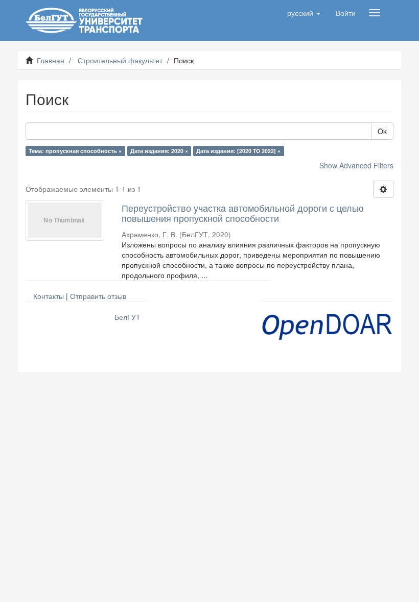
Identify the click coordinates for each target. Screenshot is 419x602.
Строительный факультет (120, 60)
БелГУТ (127, 317)
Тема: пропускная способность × (75, 151)
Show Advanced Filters (356, 165)
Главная (50, 60)
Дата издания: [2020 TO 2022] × (238, 151)
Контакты (48, 296)
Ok (382, 131)
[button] (304, 13)
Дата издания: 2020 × (159, 151)
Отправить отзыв (98, 296)
